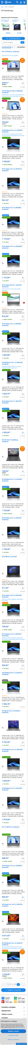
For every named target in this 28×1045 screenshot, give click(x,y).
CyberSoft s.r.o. (15, 1044)
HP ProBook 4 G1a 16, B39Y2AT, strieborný (12, 596)
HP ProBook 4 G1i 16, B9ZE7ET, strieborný (11, 635)
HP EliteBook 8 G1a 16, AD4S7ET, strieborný (12, 944)
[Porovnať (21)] (3, 651)
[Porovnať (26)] (3, 496)
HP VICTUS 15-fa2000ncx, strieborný (10, 440)
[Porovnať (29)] (3, 302)
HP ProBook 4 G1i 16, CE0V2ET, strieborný (12, 518)
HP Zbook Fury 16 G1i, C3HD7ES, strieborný (12, 905)
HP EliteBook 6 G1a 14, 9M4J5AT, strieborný (12, 363)
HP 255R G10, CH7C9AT (15, 20)
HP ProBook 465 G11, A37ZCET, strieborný (5, 21)
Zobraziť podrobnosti (20, 1027)
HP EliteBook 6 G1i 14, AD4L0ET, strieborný (12, 789)
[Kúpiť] (23, 83)
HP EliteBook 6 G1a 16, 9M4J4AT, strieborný (12, 750)
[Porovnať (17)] (3, 921)
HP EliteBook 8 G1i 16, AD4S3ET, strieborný (12, 480)
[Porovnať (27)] (3, 418)
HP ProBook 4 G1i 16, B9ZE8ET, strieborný (11, 208)
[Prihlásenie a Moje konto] (21, 2)
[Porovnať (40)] (3, 147)
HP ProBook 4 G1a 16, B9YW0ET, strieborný (12, 247)
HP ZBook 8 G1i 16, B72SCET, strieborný (11, 711)
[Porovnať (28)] (3, 340)
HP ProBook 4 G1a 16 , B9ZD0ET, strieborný (12, 866)
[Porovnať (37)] (3, 186)
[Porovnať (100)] (3, 68)
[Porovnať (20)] (3, 727)
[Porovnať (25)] (3, 535)
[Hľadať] (17, 2)
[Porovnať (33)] (3, 224)
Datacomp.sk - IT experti (8, 2)
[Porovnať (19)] (3, 805)
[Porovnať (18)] (3, 844)
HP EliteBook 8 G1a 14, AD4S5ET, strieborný (12, 131)
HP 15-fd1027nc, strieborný (10, 51)
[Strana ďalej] (18, 984)
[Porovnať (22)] (3, 573)
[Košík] (24, 2)
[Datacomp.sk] (2, 7)
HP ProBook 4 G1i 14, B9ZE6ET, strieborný (11, 324)
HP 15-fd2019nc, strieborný (10, 827)
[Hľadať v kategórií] (22, 42)
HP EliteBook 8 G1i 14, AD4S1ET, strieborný (12, 673)
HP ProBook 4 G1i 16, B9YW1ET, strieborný (12, 169)
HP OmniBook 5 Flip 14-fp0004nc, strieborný (12, 91)
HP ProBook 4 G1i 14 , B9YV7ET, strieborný (12, 402)
